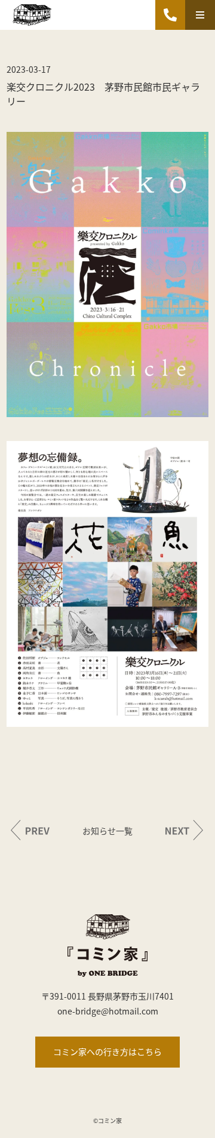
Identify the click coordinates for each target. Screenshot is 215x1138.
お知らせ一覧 (107, 830)
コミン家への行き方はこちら (107, 1051)
